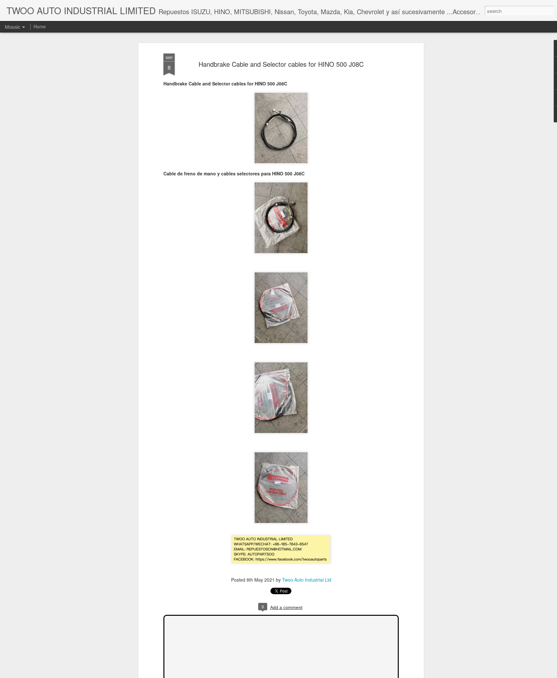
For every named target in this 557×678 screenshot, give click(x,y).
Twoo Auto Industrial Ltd (306, 579)
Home (40, 26)
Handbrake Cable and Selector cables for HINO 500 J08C (281, 64)
